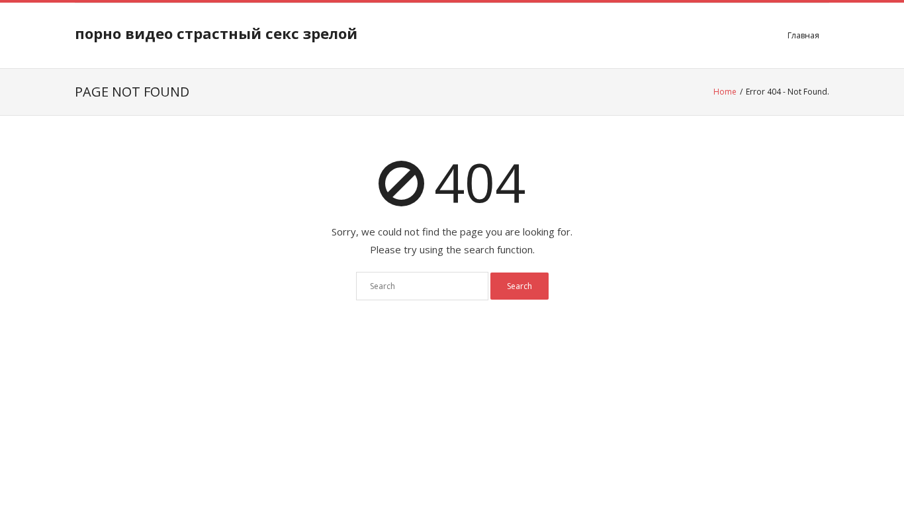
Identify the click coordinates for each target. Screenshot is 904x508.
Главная (803, 35)
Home (725, 91)
